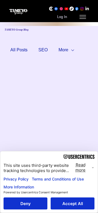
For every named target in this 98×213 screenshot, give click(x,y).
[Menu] (82, 16)
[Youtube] (66, 9)
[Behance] (56, 9)
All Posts (18, 50)
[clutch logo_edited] (51, 9)
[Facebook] (77, 9)
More (63, 50)
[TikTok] (71, 9)
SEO (43, 50)
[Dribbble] (61, 9)
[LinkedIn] (87, 9)
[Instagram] (82, 9)
